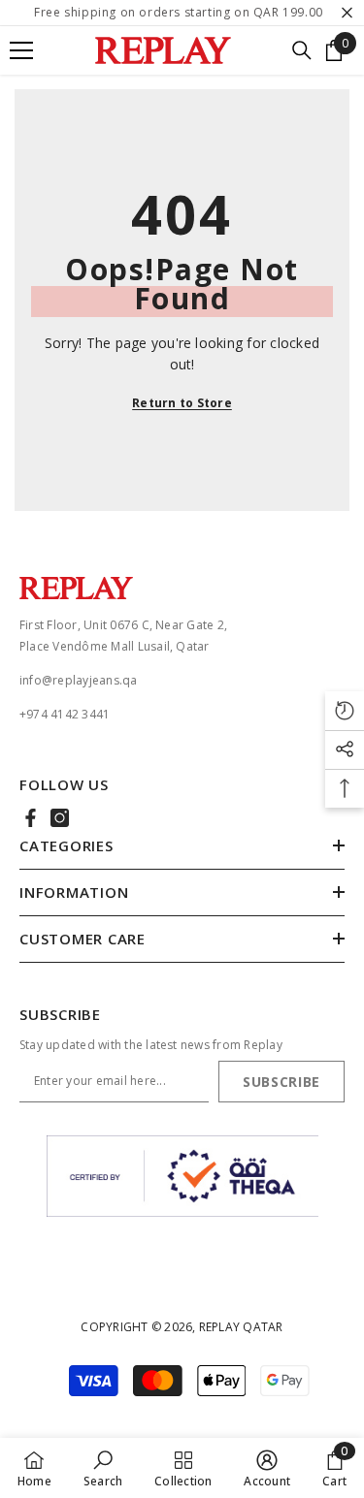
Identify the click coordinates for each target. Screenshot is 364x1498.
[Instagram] (60, 818)
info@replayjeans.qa (78, 680)
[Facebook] (30, 818)
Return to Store (182, 403)
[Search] (302, 50)
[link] (103, 1468)
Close (347, 13)
